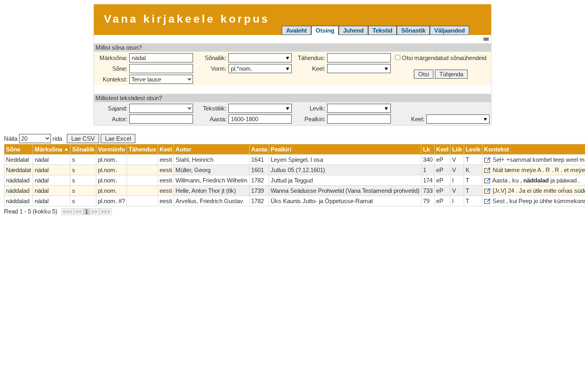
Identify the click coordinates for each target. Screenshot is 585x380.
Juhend (353, 30)
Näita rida (33, 138)
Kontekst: (115, 79)
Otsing (325, 30)
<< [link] (79, 212)
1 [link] (86, 212)
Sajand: (117, 108)
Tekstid (382, 30)
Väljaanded (449, 30)
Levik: (317, 108)
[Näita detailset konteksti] (487, 160)
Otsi (423, 74)
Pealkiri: (314, 119)
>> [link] (94, 212)
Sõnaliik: (215, 57)
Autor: (119, 119)
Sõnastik (413, 30)
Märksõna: (113, 57)
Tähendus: (311, 57)
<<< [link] (67, 212)
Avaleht (296, 30)
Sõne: (119, 68)
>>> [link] (105, 212)
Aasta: (218, 119)
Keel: (318, 68)
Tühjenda (451, 74)
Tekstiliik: (214, 108)
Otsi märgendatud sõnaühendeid (443, 57)
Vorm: (218, 68)
